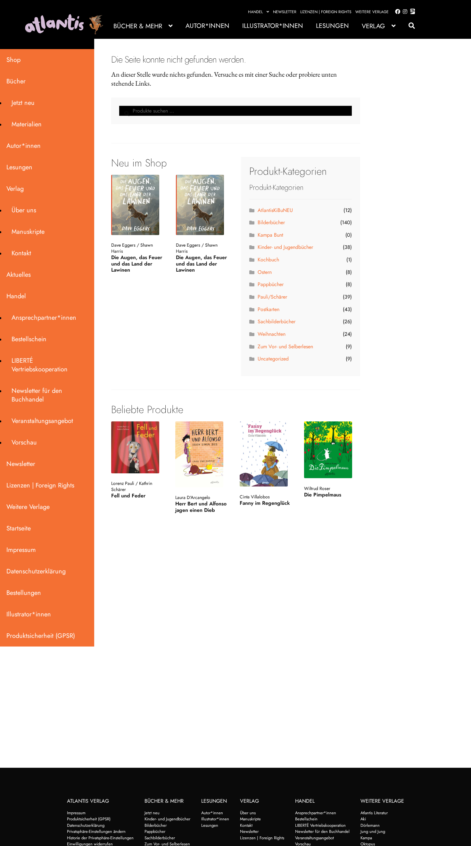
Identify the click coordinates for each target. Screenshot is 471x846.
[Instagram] (404, 11)
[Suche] (408, 25)
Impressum (21, 549)
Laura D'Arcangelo (192, 497)
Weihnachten (271, 334)
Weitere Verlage (372, 12)
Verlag (373, 26)
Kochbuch (268, 259)
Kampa (366, 838)
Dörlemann (370, 825)
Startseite (18, 528)
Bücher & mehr (137, 26)
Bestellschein (29, 339)
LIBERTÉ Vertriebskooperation (40, 365)
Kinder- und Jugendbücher (285, 247)
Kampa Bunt (270, 235)
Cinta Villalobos (255, 497)
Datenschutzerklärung (36, 571)
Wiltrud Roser (317, 488)
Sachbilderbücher (276, 321)
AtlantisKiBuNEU (275, 210)
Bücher (16, 81)
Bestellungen (23, 592)
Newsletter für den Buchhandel (37, 395)
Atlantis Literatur (374, 813)
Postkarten (268, 309)
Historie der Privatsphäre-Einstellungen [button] (100, 838)
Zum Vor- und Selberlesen (285, 346)
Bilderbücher (271, 222)
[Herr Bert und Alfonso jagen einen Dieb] (202, 454)
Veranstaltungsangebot (42, 421)
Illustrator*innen (272, 25)
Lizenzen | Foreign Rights (325, 12)
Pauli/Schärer (272, 296)
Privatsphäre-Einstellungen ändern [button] (96, 831)
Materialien (27, 124)
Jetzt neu (23, 102)
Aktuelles (18, 274)
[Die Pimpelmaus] (331, 449)
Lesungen (332, 25)
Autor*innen (207, 25)
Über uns (24, 210)
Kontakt (21, 253)
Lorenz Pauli (122, 483)
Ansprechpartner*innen (44, 317)
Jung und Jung (372, 831)
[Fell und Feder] (138, 447)
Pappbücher (271, 284)
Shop (13, 59)
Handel (255, 12)
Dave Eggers (123, 245)
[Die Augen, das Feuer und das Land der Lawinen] (138, 205)
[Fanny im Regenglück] (267, 453)
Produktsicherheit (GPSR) (40, 635)
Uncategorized (273, 358)
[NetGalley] (411, 12)
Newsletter (284, 12)
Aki (363, 819)
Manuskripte (28, 231)
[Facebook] (396, 11)
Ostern (265, 272)
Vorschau (24, 442)
